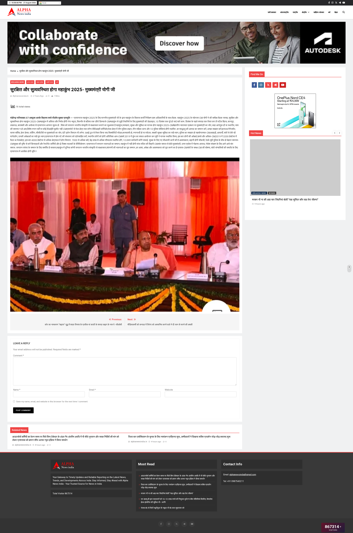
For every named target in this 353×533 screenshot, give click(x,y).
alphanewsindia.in (21, 96)
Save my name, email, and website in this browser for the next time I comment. (52, 401)
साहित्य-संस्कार (319, 12)
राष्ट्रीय (295, 12)
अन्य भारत (30, 82)
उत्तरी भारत (49, 82)
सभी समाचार (272, 12)
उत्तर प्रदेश (40, 82)
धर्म (329, 12)
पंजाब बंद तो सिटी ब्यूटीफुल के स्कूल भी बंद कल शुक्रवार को (162, 508)
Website (169, 389)
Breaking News (17, 82)
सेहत (336, 12)
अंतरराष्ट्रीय (284, 12)
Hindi (44, 3)
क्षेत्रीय (304, 12)
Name (16, 389)
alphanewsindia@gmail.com (242, 474)
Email (92, 389)
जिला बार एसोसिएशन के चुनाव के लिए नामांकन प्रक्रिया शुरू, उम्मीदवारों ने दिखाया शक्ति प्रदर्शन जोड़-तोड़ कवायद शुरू (179, 436)
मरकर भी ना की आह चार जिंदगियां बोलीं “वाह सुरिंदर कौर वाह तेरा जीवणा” (167, 493)
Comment (18, 355)
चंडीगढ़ (271, 193)
